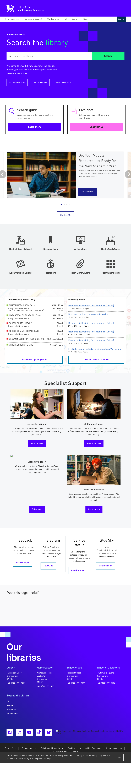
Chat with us (96, 127)
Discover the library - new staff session (88, 314)
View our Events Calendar (96, 360)
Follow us (48, 566)
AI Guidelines (80, 249)
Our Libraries (53, 19)
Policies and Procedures (52, 748)
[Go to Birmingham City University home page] (10, 8)
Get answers (94, 509)
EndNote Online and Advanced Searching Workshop (94, 349)
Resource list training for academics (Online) (91, 306)
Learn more (34, 127)
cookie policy (23, 759)
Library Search (71, 19)
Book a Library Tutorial (20, 249)
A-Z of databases (17, 83)
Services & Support (33, 19)
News (86, 19)
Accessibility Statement (90, 748)
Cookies (71, 748)
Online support (94, 444)
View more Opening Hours (34, 360)
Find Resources (12, 19)
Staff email (11, 710)
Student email (13, 714)
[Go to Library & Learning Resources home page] (36, 8)
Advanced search (63, 83)
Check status (77, 570)
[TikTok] (39, 732)
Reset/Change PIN (111, 273)
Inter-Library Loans (80, 273)
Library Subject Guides (20, 273)
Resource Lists (50, 249)
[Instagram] (19, 732)
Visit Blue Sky (105, 566)
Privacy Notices (29, 748)
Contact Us (65, 215)
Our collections (40, 83)
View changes (22, 563)
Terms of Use (11, 748)
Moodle (10, 706)
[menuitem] (14, 19)
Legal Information (114, 748)
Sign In (121, 19)
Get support (37, 509)
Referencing (50, 273)
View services (37, 444)
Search (108, 56)
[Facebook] (10, 732)
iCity (8, 701)
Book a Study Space (110, 249)
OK (119, 757)
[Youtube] (29, 732)
